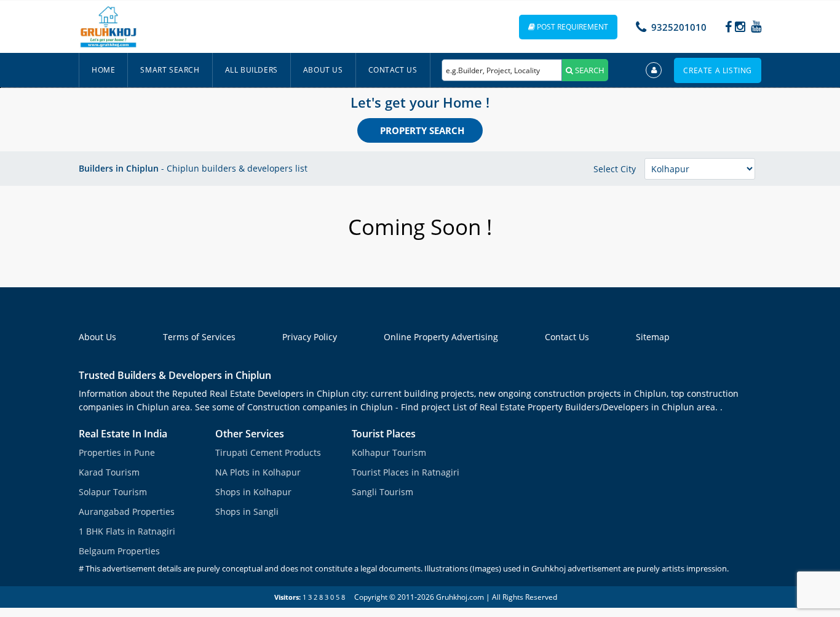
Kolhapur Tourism (389, 452)
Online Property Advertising (441, 337)
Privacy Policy (309, 337)
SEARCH (588, 70)
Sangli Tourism (382, 492)
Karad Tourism (109, 472)
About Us (323, 70)
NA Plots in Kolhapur (258, 472)
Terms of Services (199, 337)
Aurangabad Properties (127, 511)
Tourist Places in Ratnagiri (405, 472)
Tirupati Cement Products (268, 452)
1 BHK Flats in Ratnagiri (127, 531)
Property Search (422, 130)
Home (103, 70)
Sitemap (653, 337)
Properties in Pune (117, 452)
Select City (614, 169)
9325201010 (679, 27)
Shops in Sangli (247, 511)
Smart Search (169, 70)
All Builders (251, 70)
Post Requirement (571, 27)
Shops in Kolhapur (253, 492)
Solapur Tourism (113, 492)
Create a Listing (717, 70)
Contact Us (393, 70)
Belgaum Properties (119, 551)
